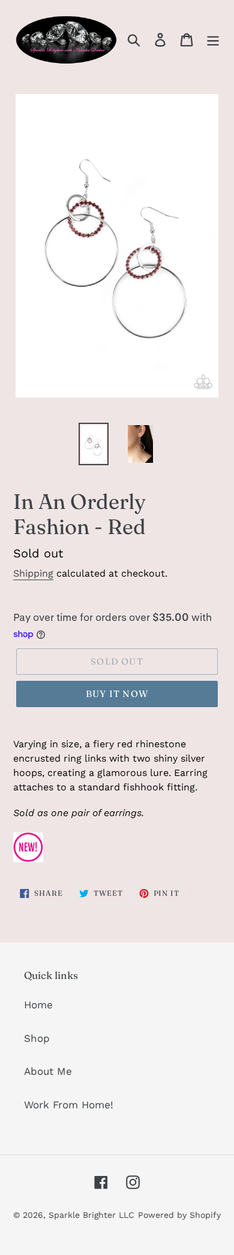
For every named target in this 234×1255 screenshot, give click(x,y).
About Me (48, 1071)
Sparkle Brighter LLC (91, 1215)
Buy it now (117, 693)
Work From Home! (68, 1105)
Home (38, 1005)
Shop (37, 1038)
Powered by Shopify (179, 1215)
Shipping (33, 573)
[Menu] (213, 39)
